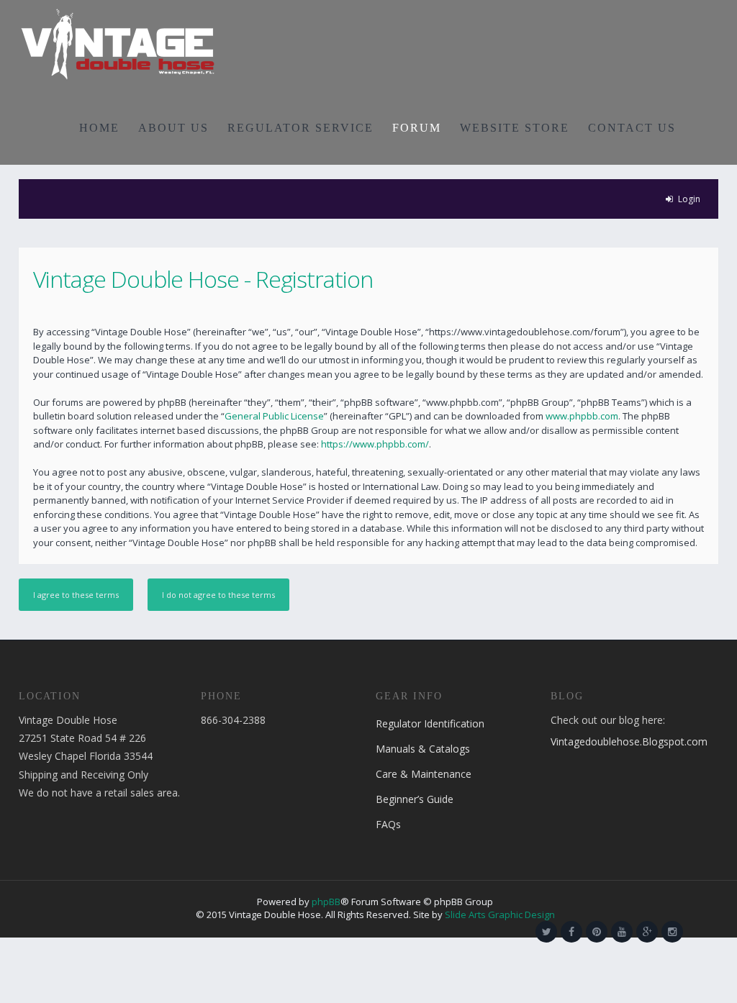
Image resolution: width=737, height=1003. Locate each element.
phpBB (326, 901)
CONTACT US (632, 128)
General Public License (274, 415)
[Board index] (118, 43)
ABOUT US (173, 128)
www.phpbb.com (582, 415)
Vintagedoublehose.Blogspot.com (629, 741)
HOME (99, 128)
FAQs (388, 824)
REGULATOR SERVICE (300, 128)
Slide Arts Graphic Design (500, 914)
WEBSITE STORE (514, 128)
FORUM (416, 128)
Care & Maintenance (423, 774)
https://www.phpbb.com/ (375, 443)
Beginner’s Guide (414, 799)
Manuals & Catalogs (423, 748)
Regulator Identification (430, 723)
